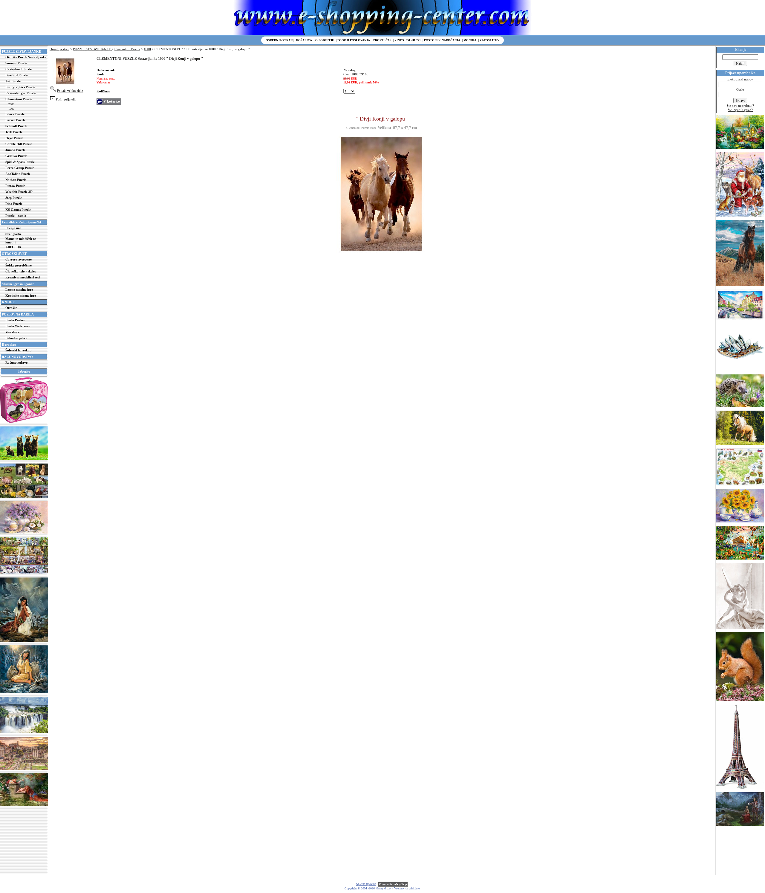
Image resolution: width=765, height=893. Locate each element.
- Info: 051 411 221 (408, 40)
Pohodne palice (16, 338)
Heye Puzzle (14, 138)
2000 (11, 104)
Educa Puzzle (15, 114)
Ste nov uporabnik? (740, 105)
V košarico (111, 101)
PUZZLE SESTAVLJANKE (92, 49)
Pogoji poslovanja (353, 40)
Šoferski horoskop (18, 350)
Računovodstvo (16, 362)
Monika (469, 40)
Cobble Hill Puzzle (18, 144)
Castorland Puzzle (18, 69)
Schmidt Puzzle (16, 126)
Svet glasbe (13, 234)
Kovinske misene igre (20, 295)
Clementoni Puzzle (18, 99)
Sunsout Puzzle (16, 63)
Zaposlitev (489, 40)
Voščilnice (12, 332)
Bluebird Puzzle (16, 75)
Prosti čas (382, 40)
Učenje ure (13, 228)
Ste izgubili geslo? (740, 110)
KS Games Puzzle (18, 209)
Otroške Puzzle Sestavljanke (25, 57)
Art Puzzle (13, 81)
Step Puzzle (13, 197)
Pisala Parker (15, 320)
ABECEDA (13, 247)
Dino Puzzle (13, 203)
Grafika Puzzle (16, 156)
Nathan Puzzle (15, 180)
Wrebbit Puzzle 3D (19, 191)
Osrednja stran (279, 40)
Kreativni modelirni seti (22, 277)
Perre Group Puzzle (19, 168)
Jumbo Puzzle (15, 150)
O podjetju (324, 40)
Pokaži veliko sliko (70, 90)
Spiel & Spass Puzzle (20, 162)
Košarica (304, 40)
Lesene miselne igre (19, 289)
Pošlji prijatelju (66, 99)
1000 (11, 108)
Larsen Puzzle (15, 120)
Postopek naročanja (442, 40)
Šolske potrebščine (18, 265)
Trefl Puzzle (13, 132)
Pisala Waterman (17, 326)
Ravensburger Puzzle (20, 93)
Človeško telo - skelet (20, 271)
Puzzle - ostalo (15, 215)
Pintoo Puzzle (15, 186)
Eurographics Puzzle (20, 87)
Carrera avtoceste (18, 259)
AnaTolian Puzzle (17, 174)
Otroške (11, 308)
